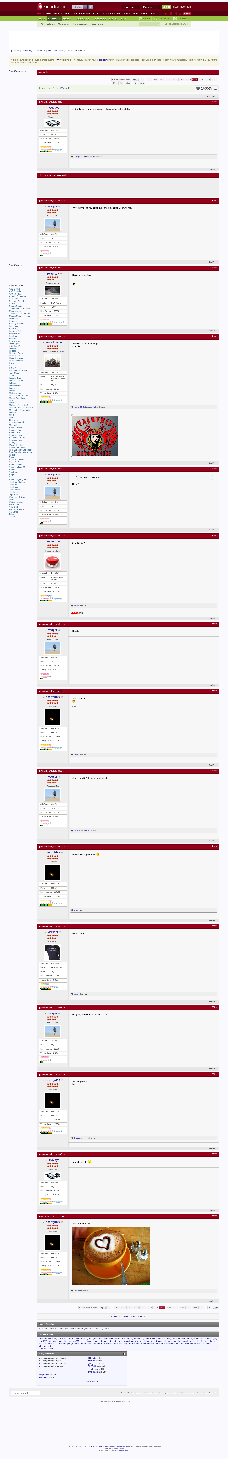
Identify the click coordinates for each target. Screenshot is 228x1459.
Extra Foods (14, 321)
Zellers (12, 517)
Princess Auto (15, 440)
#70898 (214, 691)
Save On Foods (16, 462)
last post (98, 1341)
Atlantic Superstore (17, 296)
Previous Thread (121, 1316)
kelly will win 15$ (71, 1341)
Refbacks (43, 1377)
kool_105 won (87, 1341)
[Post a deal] (187, 13)
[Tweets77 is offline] (53, 290)
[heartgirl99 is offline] (53, 717)
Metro (11, 403)
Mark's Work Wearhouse (20, 395)
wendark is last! (111, 1343)
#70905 (214, 1216)
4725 (182, 80)
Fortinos (12, 338)
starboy (75, 1343)
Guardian (13, 348)
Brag (146, 18)
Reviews (127, 13)
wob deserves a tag (174, 1343)
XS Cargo (13, 512)
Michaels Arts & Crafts (19, 405)
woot (187, 1343)
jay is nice (208, 1339)
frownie (167, 1339)
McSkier (86, 157)
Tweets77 (53, 273)
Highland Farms (16, 353)
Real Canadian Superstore (21, 450)
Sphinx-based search (122, 1450)
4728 (201, 80)
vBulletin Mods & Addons (118, 1446)
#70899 (214, 771)
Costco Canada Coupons (20, 316)
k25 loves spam (56, 1341)
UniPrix (12, 499)
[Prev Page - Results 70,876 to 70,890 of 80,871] (142, 79)
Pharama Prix (15, 430)
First (137, 80)
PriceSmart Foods (17, 437)
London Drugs (15, 385)
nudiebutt (162, 1341)
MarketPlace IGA (17, 398)
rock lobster (54, 342)
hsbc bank (198, 1339)
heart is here (186, 1339)
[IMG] (90, 1363)
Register (185, 7)
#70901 (214, 926)
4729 (208, 80)
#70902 (214, 1007)
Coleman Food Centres (19, 313)
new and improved (130, 1341)
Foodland (13, 336)
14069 (208, 88)
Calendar (51, 24)
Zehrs (11, 514)
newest (154, 1341)
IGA (11, 366)
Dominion (13, 318)
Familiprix (13, 326)
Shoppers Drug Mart (18, 467)
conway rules (87, 1339)
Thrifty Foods (15, 492)
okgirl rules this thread (178, 1341)
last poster (107, 1341)
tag (81, 1343)
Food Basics (14, 333)
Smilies (91, 1361)
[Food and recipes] (176, 13)
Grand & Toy (14, 346)
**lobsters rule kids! (47, 1339)
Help (176, 7)
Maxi (11, 400)
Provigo (12, 442)
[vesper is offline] (53, 224)
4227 (156, 80)
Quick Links (97, 24)
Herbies (12, 351)
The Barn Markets (17, 482)
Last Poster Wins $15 (59, 88)
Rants (136, 13)
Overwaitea (14, 420)
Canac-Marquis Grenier (19, 309)
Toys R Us (14, 494)
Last (140, 84)
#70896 (214, 535)
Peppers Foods (16, 427)
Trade (183, 18)
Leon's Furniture (16, 380)
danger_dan (53, 541)
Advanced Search (178, 24)
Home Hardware (16, 358)
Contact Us (125, 1393)
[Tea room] (165, 13)
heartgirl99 (78, 157)
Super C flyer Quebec (19, 479)
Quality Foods (15, 445)
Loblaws (12, 383)
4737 (214, 80)
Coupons (77, 13)
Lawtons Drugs (15, 378)
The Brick (13, 487)
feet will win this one (153, 1339)
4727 (194, 80)
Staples (12, 474)
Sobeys (12, 470)
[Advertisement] (96, 187)
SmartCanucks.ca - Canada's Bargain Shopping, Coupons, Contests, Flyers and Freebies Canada (166, 1393)
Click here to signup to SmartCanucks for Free (56, 175)
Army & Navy (15, 294)
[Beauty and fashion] (171, 13)
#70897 (214, 624)
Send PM (212, 169)
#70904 (214, 1154)
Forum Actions (80, 24)
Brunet (12, 304)
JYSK (11, 375)
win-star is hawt (148, 1343)
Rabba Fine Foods (17, 447)
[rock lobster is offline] (53, 362)
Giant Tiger (14, 343)
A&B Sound (14, 289)
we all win (98, 1343)
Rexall (12, 455)
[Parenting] (180, 13)
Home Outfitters (16, 361)
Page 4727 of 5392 (122, 80)
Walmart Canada (16, 509)
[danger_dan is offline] (53, 561)
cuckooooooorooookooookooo (107, 1339)
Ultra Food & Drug (17, 497)
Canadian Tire (15, 311)
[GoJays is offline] (53, 123)
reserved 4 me (209, 1341)
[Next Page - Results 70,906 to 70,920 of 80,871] (135, 83)
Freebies (97, 13)
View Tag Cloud (46, 1348)
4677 (169, 80)
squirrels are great (63, 1343)
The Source (14, 489)
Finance (118, 13)
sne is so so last (46, 1343)
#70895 (214, 468)
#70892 (214, 200)
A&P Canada (15, 291)
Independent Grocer (18, 371)
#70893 (214, 267)
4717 (175, 80)
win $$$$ (123, 1343)
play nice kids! (195, 1341)
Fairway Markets (16, 323)
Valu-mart (13, 507)
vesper (95, 157)
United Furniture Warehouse (16, 503)
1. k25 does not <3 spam (69, 1339)
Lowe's (12, 390)
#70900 (214, 846)
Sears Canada (15, 465)
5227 (128, 83)
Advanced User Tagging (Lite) (98, 1446)
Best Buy (13, 299)
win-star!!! (160, 1343)
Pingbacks (44, 1374)
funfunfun (175, 1339)
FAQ (42, 24)
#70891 (214, 102)
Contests (108, 13)
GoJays (54, 107)
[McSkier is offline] (53, 952)
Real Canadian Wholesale (20, 452)
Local (164, 18)
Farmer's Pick (15, 331)
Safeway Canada (16, 460)
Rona (11, 457)
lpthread (117, 1341)
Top (123, 18)
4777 (115, 83)
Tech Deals (65, 13)
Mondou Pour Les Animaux (21, 408)
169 (54, 315)
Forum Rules (92, 1381)
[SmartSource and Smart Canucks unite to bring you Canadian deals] (21, 272)
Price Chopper (15, 435)
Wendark (87, 830)
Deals (56, 13)
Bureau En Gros (16, 306)
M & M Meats (15, 393)
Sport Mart (14, 472)
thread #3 (88, 1343)
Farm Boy (13, 328)
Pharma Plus (15, 432)
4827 (121, 83)
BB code (92, 1358)
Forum (54, 18)
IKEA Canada (15, 368)
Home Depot (14, 356)
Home (48, 13)
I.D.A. (11, 363)
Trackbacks (93, 1372)
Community (63, 24)
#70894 (214, 336)
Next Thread (137, 1316)
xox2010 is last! (197, 1343)
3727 (149, 80)
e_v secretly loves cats (132, 1339)
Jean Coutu (14, 373)
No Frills (13, 417)
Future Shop (14, 341)
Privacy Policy (208, 1393)
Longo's (12, 388)
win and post (133, 1343)
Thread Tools (209, 96)
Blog (42, 18)
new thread (144, 1341)
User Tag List (43, 72)
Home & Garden (148, 13)
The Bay (13, 484)
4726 (188, 80)
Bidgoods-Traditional (18, 301)
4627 (162, 80)
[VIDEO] (92, 1366)
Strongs (12, 477)
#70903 (214, 1074)
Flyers (86, 13)
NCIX (11, 415)
